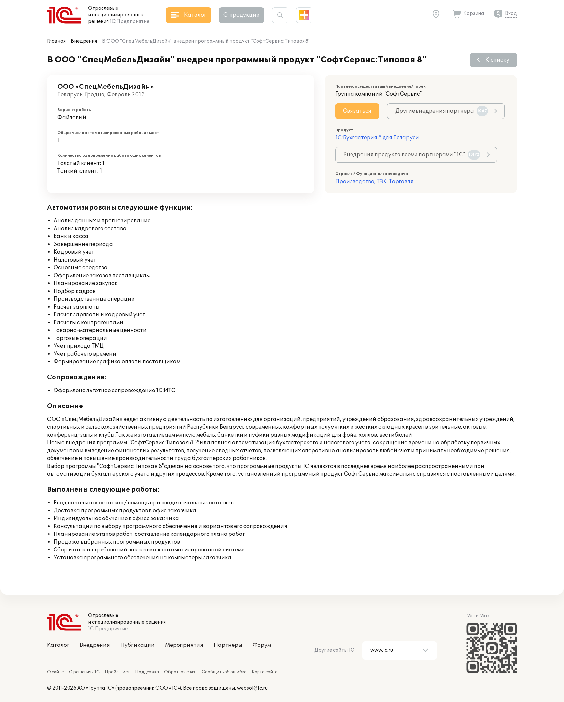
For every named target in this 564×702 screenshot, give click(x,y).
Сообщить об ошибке (224, 672)
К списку (497, 60)
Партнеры (228, 645)
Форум (262, 645)
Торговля (401, 181)
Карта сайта (265, 672)
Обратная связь (180, 672)
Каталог (58, 645)
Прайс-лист (117, 672)
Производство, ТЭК (361, 181)
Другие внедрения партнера (441, 111)
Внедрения (84, 41)
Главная (56, 41)
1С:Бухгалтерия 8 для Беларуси (377, 138)
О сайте (55, 672)
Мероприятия (184, 645)
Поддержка (147, 672)
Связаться (357, 111)
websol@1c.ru (252, 688)
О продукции (241, 15)
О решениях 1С (84, 672)
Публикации (137, 645)
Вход (511, 13)
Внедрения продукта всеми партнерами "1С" (411, 155)
